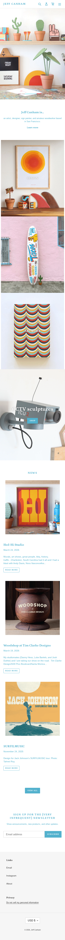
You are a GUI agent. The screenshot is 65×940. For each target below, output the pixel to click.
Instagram (11, 875)
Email (9, 867)
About (9, 883)
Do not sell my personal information (22, 902)
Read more (11, 570)
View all (32, 791)
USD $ (31, 920)
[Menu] (59, 4)
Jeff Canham (14, 3)
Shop (32, 421)
